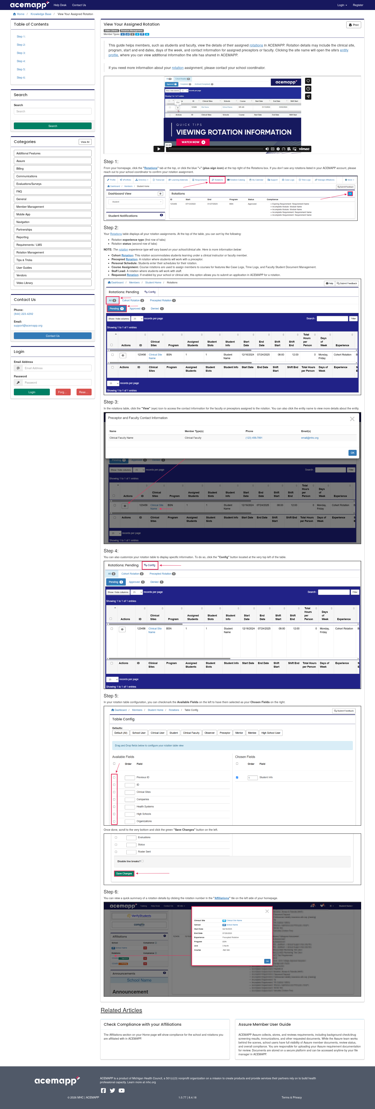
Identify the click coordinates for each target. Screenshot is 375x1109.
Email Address (23, 362)
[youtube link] (121, 1091)
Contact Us (79, 5)
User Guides (24, 267)
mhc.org (151, 1082)
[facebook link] (104, 1091)
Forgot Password (64, 392)
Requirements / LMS (29, 245)
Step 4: (21, 61)
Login (341, 5)
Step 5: (21, 69)
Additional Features (28, 153)
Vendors (21, 275)
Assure (20, 161)
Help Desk (60, 5)
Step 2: (21, 45)
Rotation (127, 255)
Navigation (22, 222)
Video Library (24, 283)
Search (18, 105)
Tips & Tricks (24, 260)
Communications (26, 176)
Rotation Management (30, 252)
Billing (20, 168)
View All (86, 141)
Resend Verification (85, 392)
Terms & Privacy (292, 1097)
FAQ (19, 191)
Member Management (30, 207)
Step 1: (21, 36)
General (21, 199)
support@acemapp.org (28, 325)
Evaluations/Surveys (28, 184)
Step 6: (21, 77)
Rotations (150, 168)
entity (344, 49)
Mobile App (23, 214)
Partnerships (24, 229)
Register (358, 5)
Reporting (22, 237)
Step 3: (21, 53)
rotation (178, 67)
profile (113, 54)
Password (20, 376)
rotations (256, 45)
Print (355, 25)
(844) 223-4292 (23, 314)
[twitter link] (113, 1091)
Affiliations (222, 898)
